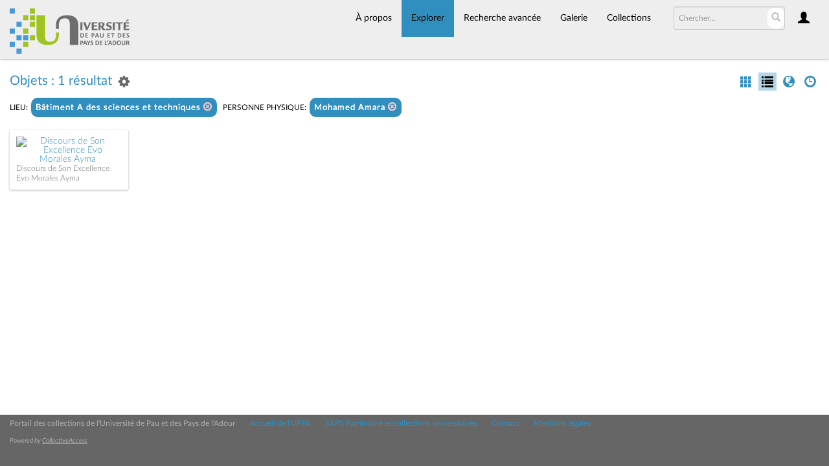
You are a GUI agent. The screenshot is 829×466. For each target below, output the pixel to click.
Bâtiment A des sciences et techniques (119, 108)
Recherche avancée (502, 18)
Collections (629, 18)
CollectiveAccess (64, 441)
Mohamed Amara (351, 108)
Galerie (573, 18)
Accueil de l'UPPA (280, 423)
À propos (374, 18)
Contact (505, 423)
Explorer (427, 18)
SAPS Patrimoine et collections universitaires (401, 423)
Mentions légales (562, 423)
